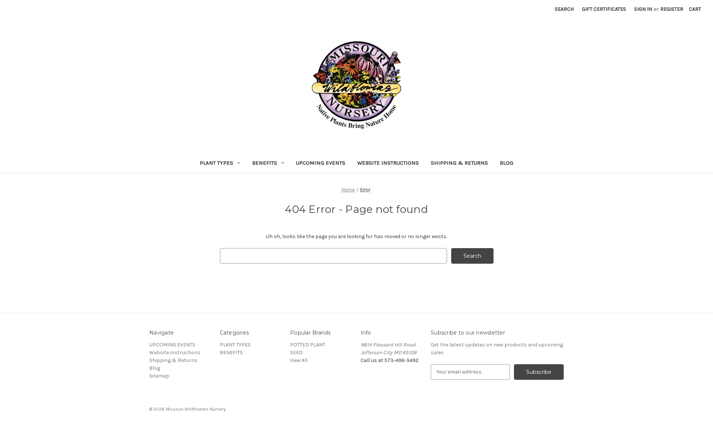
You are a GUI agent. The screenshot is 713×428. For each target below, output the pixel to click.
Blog (506, 162)
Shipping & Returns (459, 162)
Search (564, 9)
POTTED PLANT (307, 345)
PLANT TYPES (216, 162)
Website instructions (388, 162)
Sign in (643, 9)
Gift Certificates (604, 9)
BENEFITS (264, 162)
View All (298, 360)
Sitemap (159, 376)
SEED (296, 352)
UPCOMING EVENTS (320, 162)
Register (671, 9)
